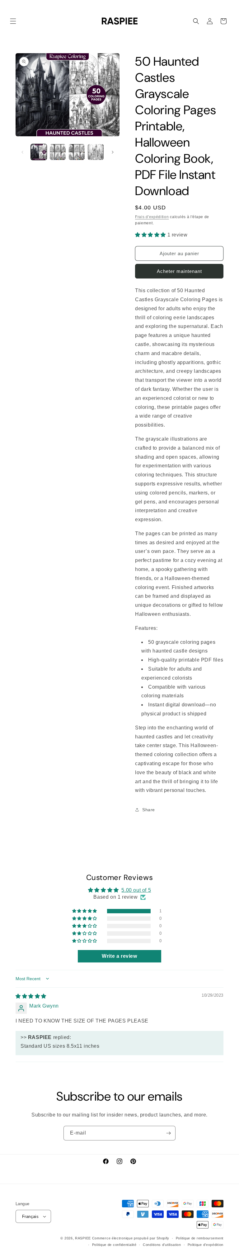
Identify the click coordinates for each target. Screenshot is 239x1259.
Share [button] (148, 809)
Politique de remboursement (199, 1238)
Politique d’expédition (205, 1245)
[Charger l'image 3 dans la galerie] (77, 152)
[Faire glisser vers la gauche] (22, 152)
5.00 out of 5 (136, 890)
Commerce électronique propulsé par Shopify (130, 1238)
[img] (31, 996)
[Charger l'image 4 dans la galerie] (96, 152)
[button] (13, 21)
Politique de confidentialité (114, 1245)
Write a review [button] (119, 956)
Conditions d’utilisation (162, 1245)
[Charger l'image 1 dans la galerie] (39, 152)
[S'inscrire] (168, 1133)
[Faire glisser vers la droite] (113, 152)
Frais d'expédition (152, 217)
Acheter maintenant (179, 271)
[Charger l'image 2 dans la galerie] (58, 152)
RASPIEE (83, 1238)
